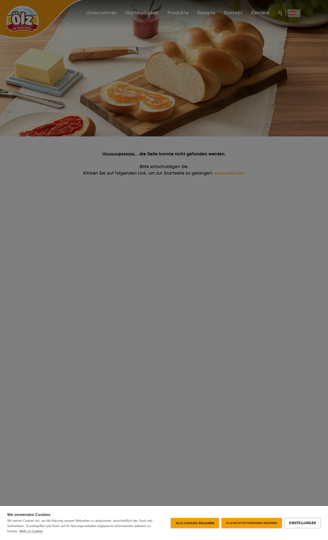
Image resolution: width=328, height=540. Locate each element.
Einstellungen (302, 523)
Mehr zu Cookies (31, 531)
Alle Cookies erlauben (195, 523)
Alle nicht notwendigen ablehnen (251, 523)
